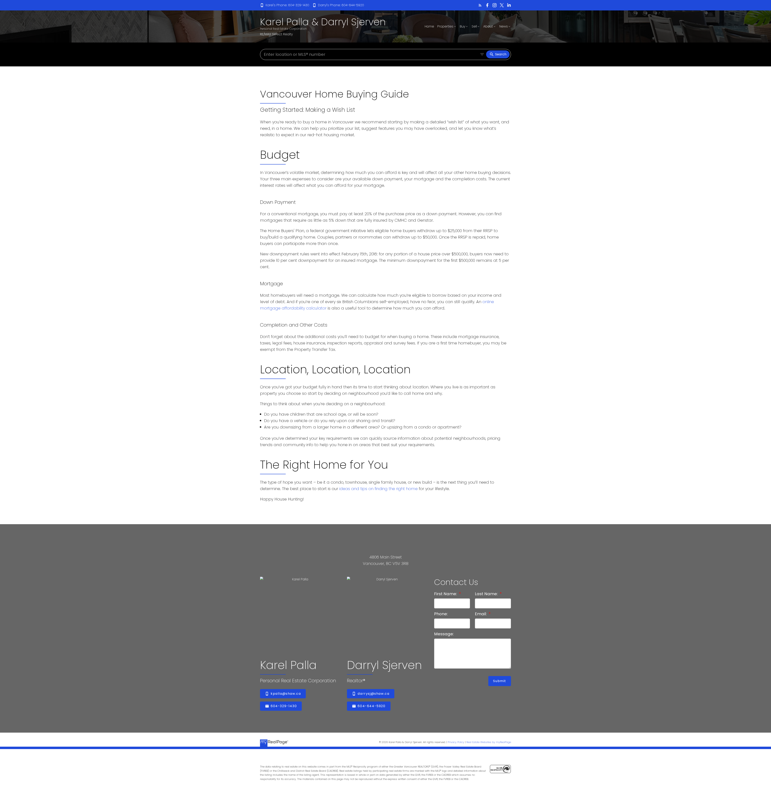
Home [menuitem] (429, 26)
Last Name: (487, 594)
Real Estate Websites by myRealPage (488, 742)
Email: (481, 614)
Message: (444, 634)
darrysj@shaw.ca (373, 694)
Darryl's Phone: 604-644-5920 (341, 5)
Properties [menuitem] (445, 26)
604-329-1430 (284, 706)
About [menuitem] (488, 26)
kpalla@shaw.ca (286, 694)
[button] (284, 5)
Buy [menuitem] (462, 26)
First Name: (446, 594)
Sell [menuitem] (474, 26)
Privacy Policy (456, 742)
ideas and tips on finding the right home (378, 488)
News (503, 26)
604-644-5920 (371, 706)
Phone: (441, 614)
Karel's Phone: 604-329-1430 (287, 5)
